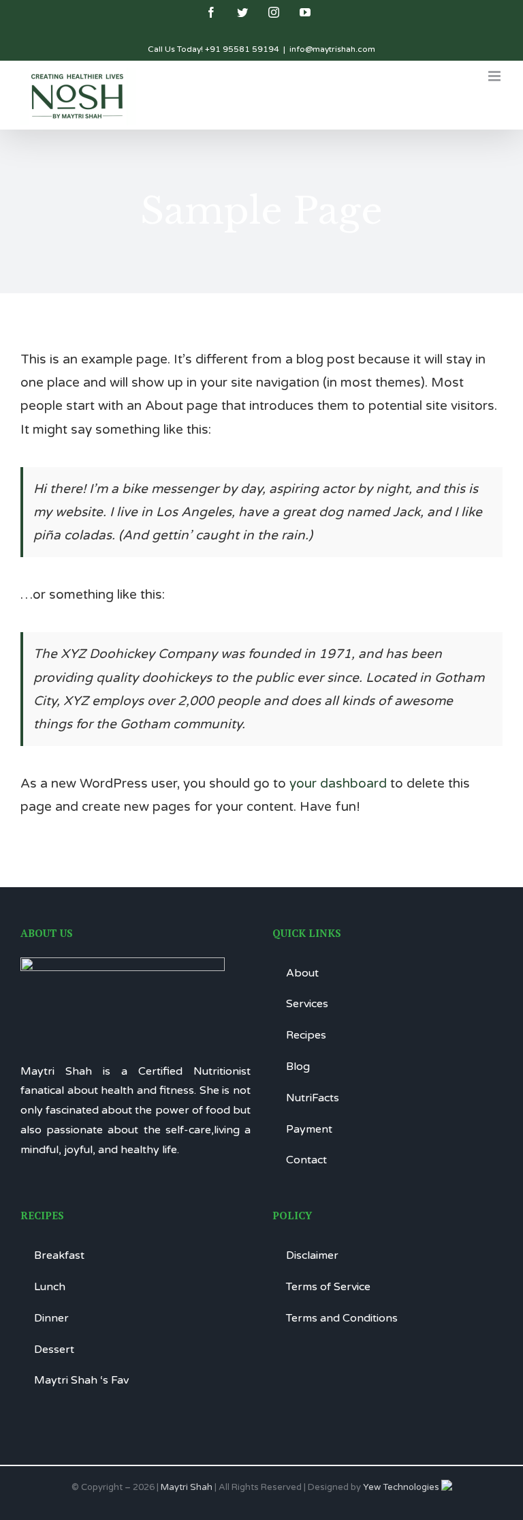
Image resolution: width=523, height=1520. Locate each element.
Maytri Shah (187, 1487)
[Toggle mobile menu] (495, 76)
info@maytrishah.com (332, 49)
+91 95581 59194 (242, 49)
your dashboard (338, 783)
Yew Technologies (402, 1487)
